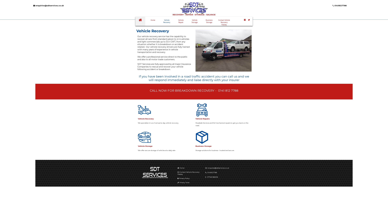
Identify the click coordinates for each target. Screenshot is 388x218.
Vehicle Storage (195, 21)
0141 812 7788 (228, 90)
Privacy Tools (184, 182)
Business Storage (209, 21)
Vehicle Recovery (166, 21)
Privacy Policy (184, 178)
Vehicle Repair (181, 21)
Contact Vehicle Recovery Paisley (224, 22)
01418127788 (340, 6)
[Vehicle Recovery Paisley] (194, 8)
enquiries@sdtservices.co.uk (49, 6)
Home (153, 20)
